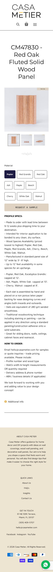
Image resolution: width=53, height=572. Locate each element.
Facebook (11, 534)
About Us (26, 483)
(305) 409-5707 (26, 522)
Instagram (21, 534)
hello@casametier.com (26, 527)
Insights (26, 493)
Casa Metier (20, 546)
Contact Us (26, 498)
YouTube (31, 534)
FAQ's (26, 488)
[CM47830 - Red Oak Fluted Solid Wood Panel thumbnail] (13, 140)
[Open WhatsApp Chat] (45, 564)
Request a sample (26, 207)
